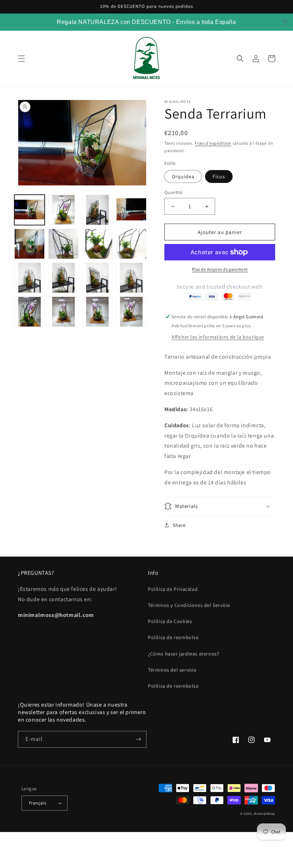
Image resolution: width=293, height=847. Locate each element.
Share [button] (179, 525)
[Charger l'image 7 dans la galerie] (97, 244)
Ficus (219, 176)
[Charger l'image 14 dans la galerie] (29, 312)
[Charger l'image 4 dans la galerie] (131, 210)
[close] (285, 21)
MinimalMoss (264, 813)
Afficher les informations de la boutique (218, 337)
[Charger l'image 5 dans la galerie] (29, 244)
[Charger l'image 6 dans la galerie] (63, 244)
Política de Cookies (170, 621)
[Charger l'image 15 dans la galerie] (63, 312)
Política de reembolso (173, 637)
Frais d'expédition (213, 143)
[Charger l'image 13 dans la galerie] (131, 278)
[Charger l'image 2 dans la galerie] (63, 210)
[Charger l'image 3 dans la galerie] (97, 210)
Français (37, 803)
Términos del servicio (172, 670)
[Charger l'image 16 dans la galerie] (97, 312)
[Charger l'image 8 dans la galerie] (131, 244)
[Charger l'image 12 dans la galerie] (97, 278)
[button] (21, 58)
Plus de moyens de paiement (220, 269)
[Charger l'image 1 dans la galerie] (29, 210)
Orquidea (183, 176)
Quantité (173, 192)
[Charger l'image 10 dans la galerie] (63, 278)
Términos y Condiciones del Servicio (189, 605)
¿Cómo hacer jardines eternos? (183, 654)
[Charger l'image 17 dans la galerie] (131, 312)
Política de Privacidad (173, 589)
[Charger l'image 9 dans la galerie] (29, 278)
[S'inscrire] (138, 739)
